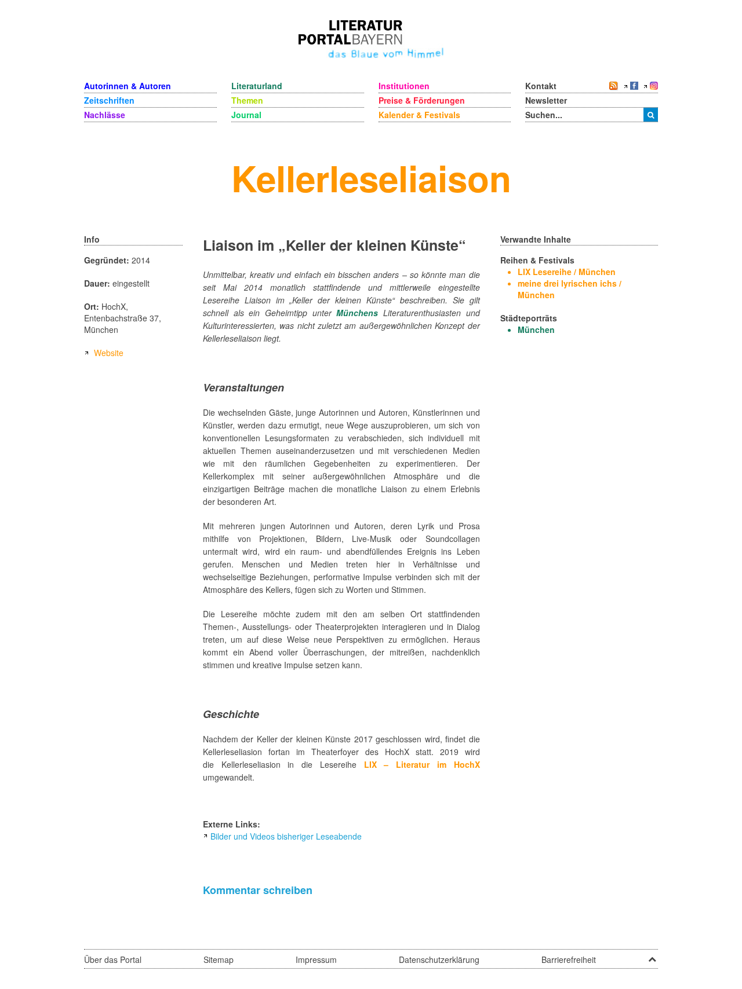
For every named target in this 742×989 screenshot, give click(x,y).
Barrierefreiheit (568, 959)
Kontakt (540, 85)
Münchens (357, 312)
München (536, 329)
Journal (246, 114)
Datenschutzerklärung (439, 959)
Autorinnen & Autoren (127, 85)
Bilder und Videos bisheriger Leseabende (286, 836)
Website (108, 352)
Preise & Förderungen (422, 100)
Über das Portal (112, 959)
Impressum (316, 959)
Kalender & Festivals (419, 114)
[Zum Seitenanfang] (652, 955)
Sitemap (218, 959)
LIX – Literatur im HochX (422, 764)
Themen (247, 100)
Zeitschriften (109, 100)
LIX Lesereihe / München (567, 271)
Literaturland (256, 85)
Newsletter (546, 100)
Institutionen (404, 85)
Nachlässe (104, 114)
